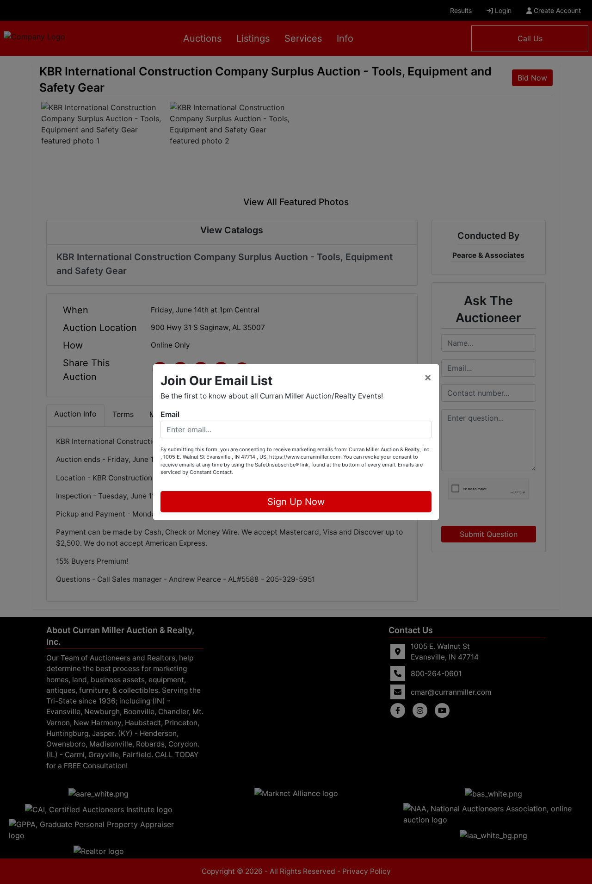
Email (169, 414)
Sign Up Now (296, 501)
